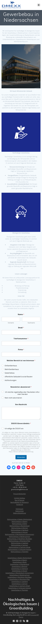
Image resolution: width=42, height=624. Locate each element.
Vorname (11, 323)
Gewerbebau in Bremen (19, 566)
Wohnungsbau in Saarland (19, 543)
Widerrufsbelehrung (19, 513)
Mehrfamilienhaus (12, 369)
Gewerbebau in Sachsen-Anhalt (19, 586)
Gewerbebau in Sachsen (20, 584)
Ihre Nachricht (21, 404)
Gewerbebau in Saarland (19, 582)
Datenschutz (19, 511)
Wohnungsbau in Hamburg (19, 530)
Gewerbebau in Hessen (19, 571)
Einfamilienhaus (11, 366)
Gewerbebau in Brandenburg (19, 564)
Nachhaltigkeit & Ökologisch (19, 502)
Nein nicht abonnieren (13, 398)
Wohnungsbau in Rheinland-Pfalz (19, 541)
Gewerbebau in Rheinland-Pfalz (19, 579)
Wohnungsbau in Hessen (19, 532)
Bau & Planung (19, 500)
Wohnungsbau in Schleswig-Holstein (19, 549)
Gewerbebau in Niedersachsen (19, 575)
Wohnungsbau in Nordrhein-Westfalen (19, 539)
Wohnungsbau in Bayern (19, 521)
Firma (21, 350)
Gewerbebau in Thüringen (19, 590)
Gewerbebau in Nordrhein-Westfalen (20, 577)
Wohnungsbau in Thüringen (19, 552)
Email (21, 328)
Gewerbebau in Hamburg (19, 569)
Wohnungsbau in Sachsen (19, 545)
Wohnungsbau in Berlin (19, 524)
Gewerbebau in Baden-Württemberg (20, 558)
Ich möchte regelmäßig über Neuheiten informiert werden (22, 393)
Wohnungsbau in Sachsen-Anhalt (19, 547)
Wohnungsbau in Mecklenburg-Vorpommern (19, 534)
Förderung (19, 504)
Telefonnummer (21, 339)
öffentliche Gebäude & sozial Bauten (18, 377)
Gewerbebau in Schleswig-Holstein (19, 588)
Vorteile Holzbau (19, 498)
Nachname (31, 323)
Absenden (21, 457)
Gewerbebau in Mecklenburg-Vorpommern (20, 573)
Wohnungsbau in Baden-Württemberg (19, 519)
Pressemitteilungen (19, 494)
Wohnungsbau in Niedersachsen (19, 537)
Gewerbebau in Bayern (19, 560)
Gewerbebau (9, 373)
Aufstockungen (10, 380)
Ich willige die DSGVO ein (14, 429)
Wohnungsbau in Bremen (19, 528)
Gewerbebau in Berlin (20, 562)
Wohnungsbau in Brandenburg (19, 526)
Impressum (19, 509)
